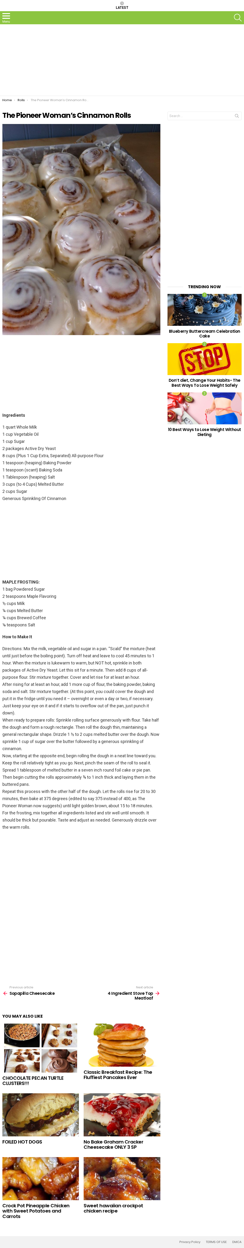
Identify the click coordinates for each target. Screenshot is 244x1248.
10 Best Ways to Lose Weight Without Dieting (204, 432)
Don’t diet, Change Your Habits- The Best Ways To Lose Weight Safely (204, 382)
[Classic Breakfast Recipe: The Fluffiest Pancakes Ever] (122, 1045)
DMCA (237, 1242)
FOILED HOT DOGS (22, 1142)
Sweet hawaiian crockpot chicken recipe (113, 1208)
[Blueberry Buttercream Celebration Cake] (205, 310)
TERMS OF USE (216, 1242)
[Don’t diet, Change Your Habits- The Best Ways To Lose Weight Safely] (205, 359)
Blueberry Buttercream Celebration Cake (204, 333)
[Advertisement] (122, 60)
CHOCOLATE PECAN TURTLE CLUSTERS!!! (32, 1081)
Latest (122, 8)
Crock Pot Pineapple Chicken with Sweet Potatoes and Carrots (36, 1211)
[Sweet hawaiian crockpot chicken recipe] (122, 1178)
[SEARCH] (238, 18)
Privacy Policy (189, 1242)
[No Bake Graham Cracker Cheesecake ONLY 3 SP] (122, 1114)
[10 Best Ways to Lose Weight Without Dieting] (205, 408)
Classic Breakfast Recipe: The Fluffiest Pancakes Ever (118, 1075)
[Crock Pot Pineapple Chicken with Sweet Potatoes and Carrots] (40, 1178)
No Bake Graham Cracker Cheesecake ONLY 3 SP (113, 1145)
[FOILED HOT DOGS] (40, 1114)
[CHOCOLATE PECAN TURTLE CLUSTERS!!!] (40, 1048)
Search (237, 117)
